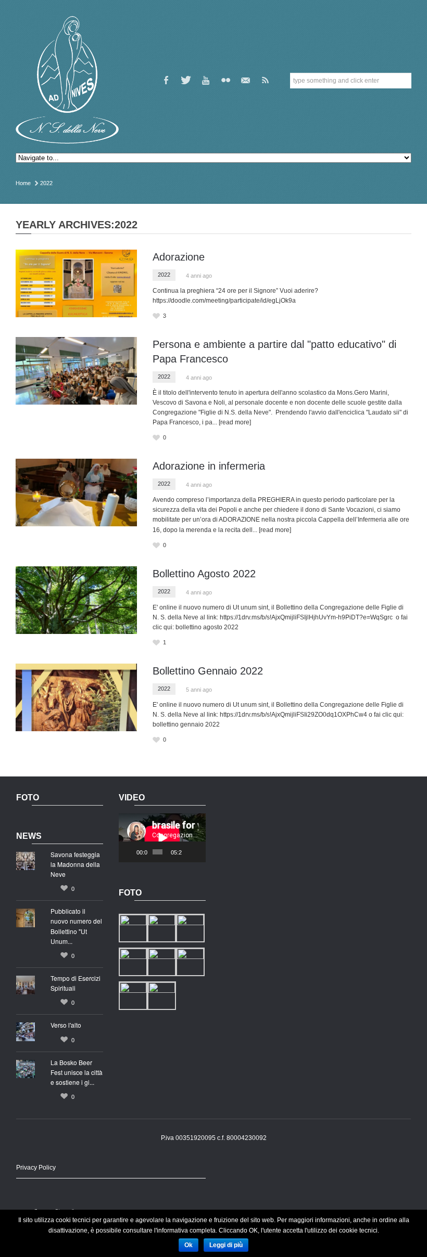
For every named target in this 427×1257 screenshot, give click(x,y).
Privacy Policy (36, 1167)
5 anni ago (199, 689)
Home (23, 183)
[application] (162, 837)
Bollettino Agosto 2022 (204, 573)
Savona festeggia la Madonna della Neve (75, 864)
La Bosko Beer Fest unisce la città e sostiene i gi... (77, 1072)
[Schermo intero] (199, 852)
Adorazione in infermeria (209, 466)
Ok (188, 1245)
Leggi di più (226, 1245)
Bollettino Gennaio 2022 (208, 671)
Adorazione (179, 257)
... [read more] (231, 422)
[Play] (132, 852)
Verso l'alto (66, 1024)
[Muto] (190, 852)
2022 (164, 274)
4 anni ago (199, 276)
